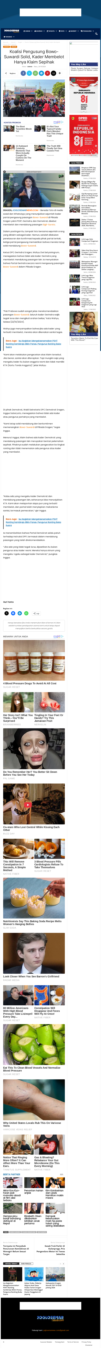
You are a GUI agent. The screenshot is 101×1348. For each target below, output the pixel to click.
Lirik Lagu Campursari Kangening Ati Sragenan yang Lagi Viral (89, 303)
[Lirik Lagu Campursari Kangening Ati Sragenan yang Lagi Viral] (74, 302)
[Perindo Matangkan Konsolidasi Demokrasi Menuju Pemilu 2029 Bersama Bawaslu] (74, 209)
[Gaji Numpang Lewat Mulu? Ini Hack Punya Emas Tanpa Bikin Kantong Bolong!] (74, 197)
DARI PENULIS (26, 1264)
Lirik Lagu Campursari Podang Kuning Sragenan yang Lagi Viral (89, 290)
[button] (96, 34)
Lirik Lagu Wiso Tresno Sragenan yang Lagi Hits (88, 277)
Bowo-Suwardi (40, 217)
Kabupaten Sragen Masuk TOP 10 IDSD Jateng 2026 (54, 1285)
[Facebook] (23, 73)
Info (62, 31)
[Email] (53, 73)
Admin (29, 66)
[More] (59, 73)
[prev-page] (60, 1263)
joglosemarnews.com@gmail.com (56, 1330)
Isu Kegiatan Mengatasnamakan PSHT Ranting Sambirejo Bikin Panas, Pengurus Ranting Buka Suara (12, 1288)
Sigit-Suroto (49, 224)
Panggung (87, 31)
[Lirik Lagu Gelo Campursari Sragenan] (74, 242)
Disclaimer (88, 1345)
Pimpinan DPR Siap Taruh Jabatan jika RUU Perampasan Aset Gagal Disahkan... (89, 172)
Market (73, 31)
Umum (27, 31)
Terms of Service (73, 1342)
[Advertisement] (50, 12)
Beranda (5, 42)
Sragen (20, 42)
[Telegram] (41, 73)
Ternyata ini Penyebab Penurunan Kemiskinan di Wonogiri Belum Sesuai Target (16, 1250)
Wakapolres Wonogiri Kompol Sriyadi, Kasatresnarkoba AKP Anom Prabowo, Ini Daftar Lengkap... (90, 265)
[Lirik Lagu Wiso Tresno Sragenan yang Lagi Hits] (74, 278)
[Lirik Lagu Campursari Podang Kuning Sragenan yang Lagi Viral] (74, 290)
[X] (29, 73)
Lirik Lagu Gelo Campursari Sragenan (90, 240)
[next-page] (63, 1263)
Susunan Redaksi (46, 1342)
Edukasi (9, 37)
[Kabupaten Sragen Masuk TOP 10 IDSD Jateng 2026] (55, 1274)
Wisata (52, 31)
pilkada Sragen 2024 (28, 1232)
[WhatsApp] (35, 73)
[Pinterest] (47, 73)
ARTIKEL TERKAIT (11, 1264)
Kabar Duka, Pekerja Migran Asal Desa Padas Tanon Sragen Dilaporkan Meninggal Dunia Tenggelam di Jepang (33, 1288)
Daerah (39, 31)
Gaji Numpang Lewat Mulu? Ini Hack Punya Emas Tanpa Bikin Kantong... (90, 197)
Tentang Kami (59, 1342)
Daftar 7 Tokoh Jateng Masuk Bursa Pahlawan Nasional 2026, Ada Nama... (89, 223)
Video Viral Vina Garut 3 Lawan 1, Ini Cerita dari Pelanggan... (90, 252)
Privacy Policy (86, 1342)
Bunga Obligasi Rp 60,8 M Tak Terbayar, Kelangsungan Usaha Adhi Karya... (90, 185)
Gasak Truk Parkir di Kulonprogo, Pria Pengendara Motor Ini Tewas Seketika (51, 1250)
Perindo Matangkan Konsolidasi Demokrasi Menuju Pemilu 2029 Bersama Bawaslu (90, 210)
